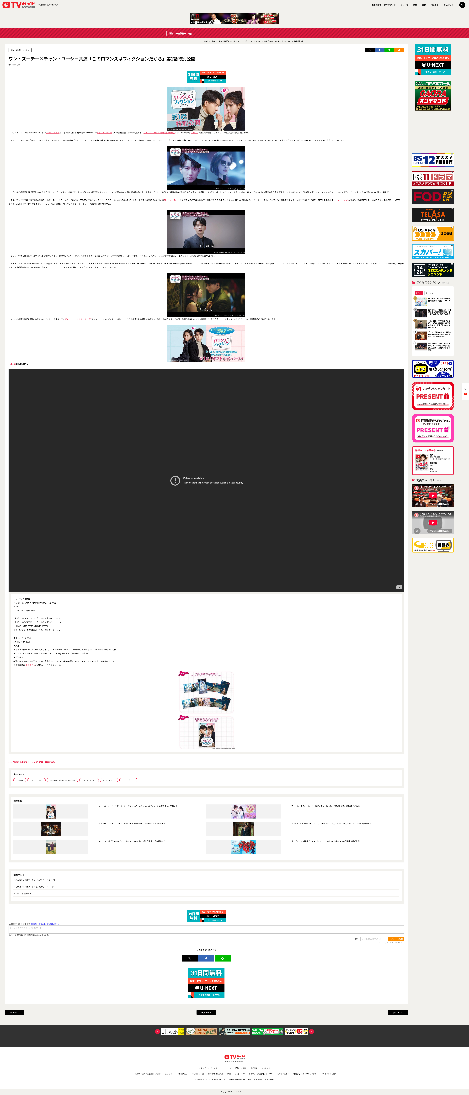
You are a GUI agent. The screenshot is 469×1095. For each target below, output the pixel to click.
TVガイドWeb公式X (328, 1074)
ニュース (404, 5)
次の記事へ (398, 1012)
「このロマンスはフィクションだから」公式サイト (34, 880)
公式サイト (30, 665)
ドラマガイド (390, 5)
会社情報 (270, 1079)
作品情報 (434, 5)
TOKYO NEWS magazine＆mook (148, 1074)
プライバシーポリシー (216, 1079)
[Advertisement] (433, 132)
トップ (203, 1068)
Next (311, 1031)
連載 (424, 5)
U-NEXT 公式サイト (22, 893)
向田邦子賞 (376, 5)
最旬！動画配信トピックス (20, 50)
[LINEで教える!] (389, 50)
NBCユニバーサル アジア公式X (77, 319)
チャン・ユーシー (104, 132)
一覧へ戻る (206, 1012)
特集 (415, 5)
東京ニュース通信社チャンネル (261, 1074)
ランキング (448, 5)
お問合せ (259, 1079)
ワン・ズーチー (52, 132)
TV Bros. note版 (197, 1074)
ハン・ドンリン (342, 199)
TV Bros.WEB (182, 1074)
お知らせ (200, 1079)
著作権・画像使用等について (240, 1079)
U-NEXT (194, 132)
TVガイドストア (283, 1074)
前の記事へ (15, 1012)
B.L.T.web (168, 1074)
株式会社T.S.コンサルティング (304, 1074)
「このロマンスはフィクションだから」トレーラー (34, 886)
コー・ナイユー (171, 199)
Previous (157, 1031)
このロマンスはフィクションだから (159, 132)
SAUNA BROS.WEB (215, 1074)
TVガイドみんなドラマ (236, 1074)
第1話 (13, 363)
